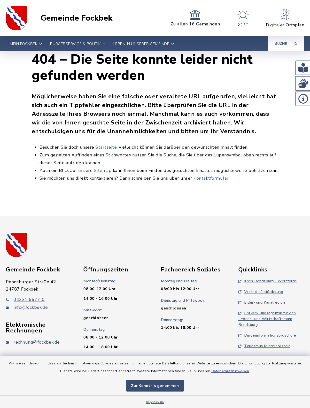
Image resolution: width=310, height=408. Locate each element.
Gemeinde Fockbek (76, 18)
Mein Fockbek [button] (23, 43)
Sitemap (103, 170)
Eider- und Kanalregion (264, 302)
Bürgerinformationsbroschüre (270, 335)
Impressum (155, 402)
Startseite (106, 147)
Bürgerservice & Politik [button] (75, 43)
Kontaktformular (211, 178)
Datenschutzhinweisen (230, 371)
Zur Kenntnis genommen (155, 385)
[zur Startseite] (16, 18)
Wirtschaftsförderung (263, 291)
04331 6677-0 (29, 299)
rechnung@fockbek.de (37, 342)
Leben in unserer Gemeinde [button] (141, 43)
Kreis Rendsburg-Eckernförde (270, 281)
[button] (302, 68)
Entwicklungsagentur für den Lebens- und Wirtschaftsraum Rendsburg (267, 318)
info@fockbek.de (31, 307)
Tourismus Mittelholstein (267, 346)
